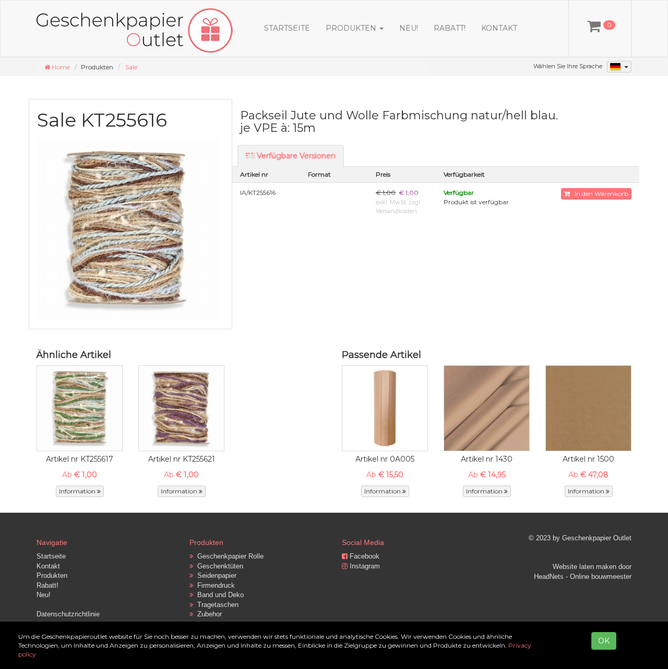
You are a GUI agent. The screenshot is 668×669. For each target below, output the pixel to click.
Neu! (408, 28)
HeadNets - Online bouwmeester (582, 576)
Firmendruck (214, 585)
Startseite (287, 28)
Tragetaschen (215, 605)
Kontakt (499, 28)
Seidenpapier (214, 575)
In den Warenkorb (599, 193)
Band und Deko (218, 595)
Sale (131, 67)
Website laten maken (584, 567)
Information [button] (78, 491)
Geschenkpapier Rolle (228, 556)
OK (604, 641)
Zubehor (207, 614)
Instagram (364, 566)
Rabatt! (450, 28)
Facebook (363, 556)
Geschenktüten (218, 566)
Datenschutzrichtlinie (68, 614)
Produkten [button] (352, 28)
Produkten (52, 575)
